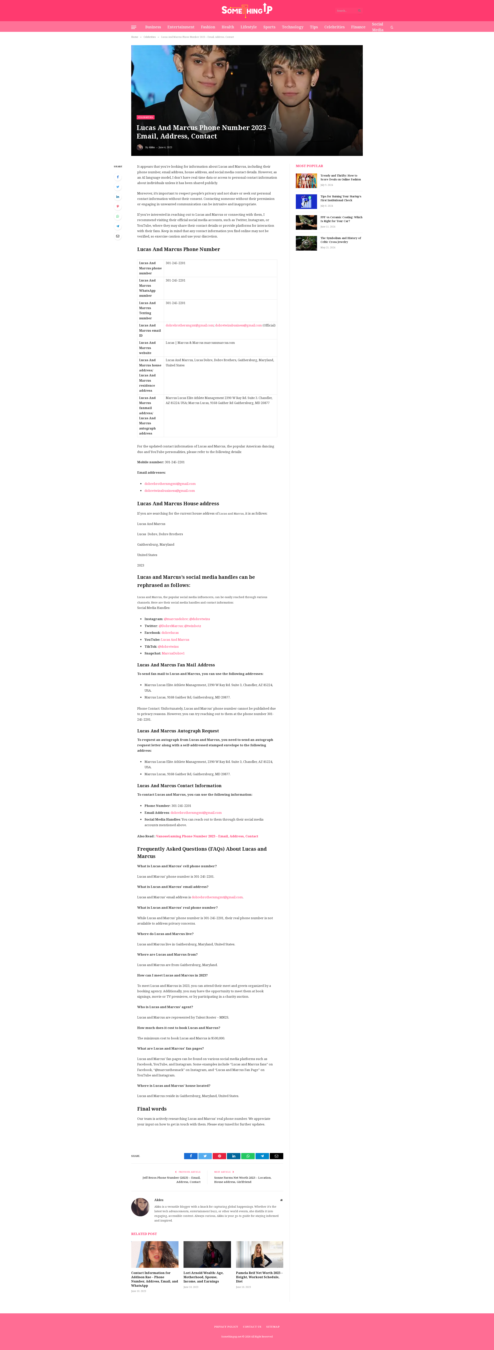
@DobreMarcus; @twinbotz (180, 626)
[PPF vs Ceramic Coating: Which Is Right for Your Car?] (306, 222)
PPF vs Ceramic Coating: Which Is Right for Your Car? (341, 219)
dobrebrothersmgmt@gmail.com (190, 325)
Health (228, 27)
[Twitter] (118, 187)
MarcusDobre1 (173, 653)
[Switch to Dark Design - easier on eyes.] (391, 27)
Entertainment (181, 27)
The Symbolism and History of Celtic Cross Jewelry (341, 240)
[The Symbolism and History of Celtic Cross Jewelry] (306, 243)
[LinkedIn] (118, 196)
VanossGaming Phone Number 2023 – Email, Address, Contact (207, 836)
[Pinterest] (118, 206)
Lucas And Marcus (175, 639)
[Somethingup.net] (247, 10)
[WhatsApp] (118, 216)
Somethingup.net (231, 1337)
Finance (358, 27)
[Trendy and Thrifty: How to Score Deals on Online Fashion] (306, 180)
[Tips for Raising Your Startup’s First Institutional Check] (306, 201)
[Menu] (133, 27)
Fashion (208, 27)
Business (153, 27)
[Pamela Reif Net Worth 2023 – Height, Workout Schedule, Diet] (259, 1254)
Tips (314, 27)
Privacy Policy (226, 1327)
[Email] (118, 236)
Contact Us (252, 1327)
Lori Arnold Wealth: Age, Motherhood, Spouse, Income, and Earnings (204, 1277)
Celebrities (334, 27)
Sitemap (273, 1327)
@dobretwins (168, 646)
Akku (152, 147)
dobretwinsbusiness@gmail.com (238, 325)
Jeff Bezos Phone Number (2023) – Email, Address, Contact (171, 1179)
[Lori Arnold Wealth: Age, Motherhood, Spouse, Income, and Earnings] (207, 1254)
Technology (292, 27)
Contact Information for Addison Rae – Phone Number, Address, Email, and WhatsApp (154, 1279)
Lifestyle (249, 27)
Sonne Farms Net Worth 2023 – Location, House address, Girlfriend (243, 1179)
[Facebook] (118, 177)
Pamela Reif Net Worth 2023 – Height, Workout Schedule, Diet (259, 1277)
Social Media (377, 27)
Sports (269, 27)
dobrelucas (170, 632)
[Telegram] (118, 226)
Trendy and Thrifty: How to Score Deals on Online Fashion (341, 178)
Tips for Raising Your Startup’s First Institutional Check (341, 198)
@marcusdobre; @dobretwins (187, 619)
